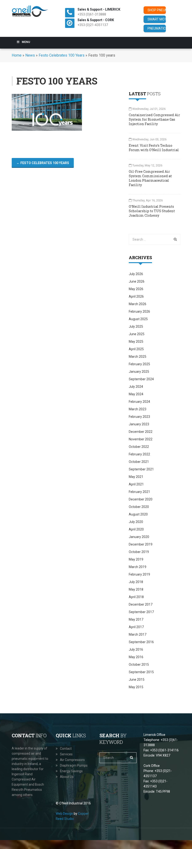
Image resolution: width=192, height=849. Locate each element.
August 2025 (138, 319)
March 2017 (137, 634)
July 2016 (136, 649)
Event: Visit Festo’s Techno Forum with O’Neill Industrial (154, 147)
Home (17, 55)
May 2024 (136, 394)
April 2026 (136, 296)
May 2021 (136, 477)
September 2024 (141, 379)
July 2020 (136, 522)
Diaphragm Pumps (74, 765)
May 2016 (136, 657)
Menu (26, 42)
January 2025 (139, 371)
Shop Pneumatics (157, 10)
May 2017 (136, 619)
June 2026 (136, 281)
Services (66, 754)
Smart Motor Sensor (157, 19)
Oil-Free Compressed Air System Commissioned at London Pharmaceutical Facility (150, 178)
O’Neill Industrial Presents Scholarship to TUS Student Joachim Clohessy (152, 211)
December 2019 (140, 544)
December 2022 (140, 432)
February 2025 (139, 364)
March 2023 (137, 409)
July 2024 (136, 386)
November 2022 (140, 439)
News (30, 55)
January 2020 (139, 537)
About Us (67, 777)
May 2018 (136, 589)
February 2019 (139, 574)
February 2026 (139, 311)
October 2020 (139, 507)
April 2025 (136, 349)
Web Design (64, 813)
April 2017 (136, 627)
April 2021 (136, 484)
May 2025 (136, 341)
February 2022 (139, 454)
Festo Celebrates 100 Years (62, 55)
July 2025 (136, 326)
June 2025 (136, 334)
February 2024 (139, 401)
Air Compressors (72, 760)
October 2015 (139, 664)
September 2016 (141, 642)
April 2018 (136, 597)
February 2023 (139, 417)
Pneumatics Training (157, 28)
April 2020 (136, 529)
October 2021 (139, 462)
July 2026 (136, 274)
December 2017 (140, 604)
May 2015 (136, 687)
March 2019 (137, 567)
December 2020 (140, 499)
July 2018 (136, 582)
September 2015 (141, 672)
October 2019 (139, 552)
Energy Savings (71, 771)
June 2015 (136, 679)
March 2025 (137, 356)
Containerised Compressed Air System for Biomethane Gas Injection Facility (154, 119)
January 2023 (139, 424)
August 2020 (138, 514)
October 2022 (139, 447)
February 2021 (139, 492)
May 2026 (136, 289)
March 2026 (137, 304)
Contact (66, 748)
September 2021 (141, 469)
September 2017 (141, 612)
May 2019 (136, 559)
